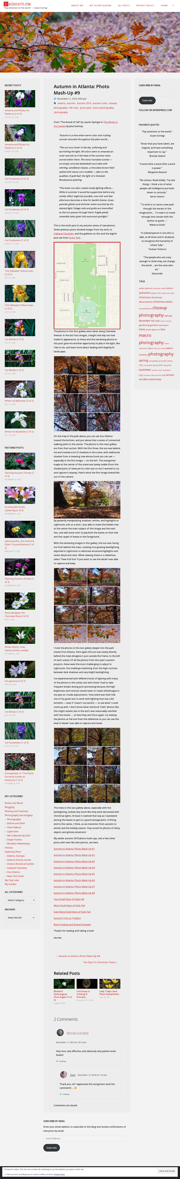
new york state (159, 348)
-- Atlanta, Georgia (14, 855)
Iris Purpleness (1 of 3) (17, 240)
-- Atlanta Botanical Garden (19, 863)
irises (142, 329)
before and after (168, 293)
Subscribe (52, 1147)
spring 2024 (147, 365)
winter (170, 375)
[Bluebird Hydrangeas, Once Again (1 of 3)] (64, 983)
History (9, 847)
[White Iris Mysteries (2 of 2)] (20, 389)
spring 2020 (153, 361)
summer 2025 (160, 375)
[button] (70, 365)
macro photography (103, 107)
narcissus (143, 348)
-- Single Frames (13, 839)
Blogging (9, 807)
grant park (85, 107)
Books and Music (14, 803)
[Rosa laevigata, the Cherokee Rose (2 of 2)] (20, 601)
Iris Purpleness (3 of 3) (17, 178)
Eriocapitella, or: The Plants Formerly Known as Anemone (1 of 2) (19, 777)
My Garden (10, 884)
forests (169, 321)
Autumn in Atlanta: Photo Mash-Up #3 (74, 861)
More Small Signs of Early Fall (69, 905)
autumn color (100, 103)
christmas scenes (162, 301)
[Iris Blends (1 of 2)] (20, 358)
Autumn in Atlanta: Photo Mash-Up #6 (74, 880)
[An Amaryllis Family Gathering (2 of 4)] (20, 495)
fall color (73, 107)
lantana (148, 330)
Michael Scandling (78, 1033)
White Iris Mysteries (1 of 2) (19, 431)
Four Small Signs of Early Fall (69, 899)
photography (61, 112)
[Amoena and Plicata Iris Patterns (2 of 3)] (20, 98)
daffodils (168, 315)
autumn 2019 (84, 103)
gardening (144, 325)
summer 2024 (149, 375)
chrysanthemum (145, 309)
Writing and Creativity (16, 811)
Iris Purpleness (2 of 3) (17, 209)
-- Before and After (15, 823)
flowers (163, 321)
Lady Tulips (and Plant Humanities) (109, 993)
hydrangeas (164, 325)
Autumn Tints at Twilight (67, 918)
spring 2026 (167, 365)
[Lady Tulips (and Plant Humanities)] (109, 983)
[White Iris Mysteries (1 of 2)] (20, 420)
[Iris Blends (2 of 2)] (20, 327)
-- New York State (14, 876)
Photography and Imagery (19, 815)
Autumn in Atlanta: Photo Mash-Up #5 (74, 874)
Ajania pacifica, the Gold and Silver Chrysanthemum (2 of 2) (19, 544)
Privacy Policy (59, 1174)
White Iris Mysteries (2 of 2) (19, 400)
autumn (71, 103)
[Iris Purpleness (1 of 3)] (20, 228)
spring (143, 360)
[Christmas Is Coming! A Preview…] (87, 983)
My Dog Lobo (12, 880)
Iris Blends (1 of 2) (14, 370)
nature (150, 348)
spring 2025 (157, 365)
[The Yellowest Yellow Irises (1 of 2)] (20, 293)
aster (163, 288)
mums (166, 343)
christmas (144, 297)
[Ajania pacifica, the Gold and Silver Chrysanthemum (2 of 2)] (20, 529)
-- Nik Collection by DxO (17, 835)
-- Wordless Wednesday (17, 843)
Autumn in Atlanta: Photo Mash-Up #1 (74, 848)
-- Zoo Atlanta (12, 872)
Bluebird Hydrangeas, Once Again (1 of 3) (63, 996)
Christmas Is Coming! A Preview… (83, 994)
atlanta (61, 103)
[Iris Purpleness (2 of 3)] (20, 197)
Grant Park (74, 237)
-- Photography (13, 819)
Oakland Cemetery (64, 233)
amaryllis (157, 288)
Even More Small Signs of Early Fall (72, 911)
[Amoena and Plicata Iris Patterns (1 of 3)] (20, 133)
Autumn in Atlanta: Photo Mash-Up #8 (74, 893)
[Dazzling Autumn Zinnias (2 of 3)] (20, 461)
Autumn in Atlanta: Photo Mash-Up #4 (74, 867)
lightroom (156, 329)
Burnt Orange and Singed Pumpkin (72, 924)
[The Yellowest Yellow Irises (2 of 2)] (20, 259)
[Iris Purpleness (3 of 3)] (20, 167)
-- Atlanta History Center (18, 859)
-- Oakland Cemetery (16, 867)
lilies (163, 329)
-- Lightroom (11, 831)
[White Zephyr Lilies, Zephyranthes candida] (20, 635)
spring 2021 (162, 361)
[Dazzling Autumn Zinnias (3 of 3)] (20, 567)
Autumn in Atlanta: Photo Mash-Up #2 (74, 855)
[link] (173, 5)
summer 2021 (156, 370)
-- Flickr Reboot (13, 827)
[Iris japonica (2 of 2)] (20, 669)
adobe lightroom (146, 288)
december (144, 320)
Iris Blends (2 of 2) (14, 339)
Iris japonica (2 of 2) (15, 681)
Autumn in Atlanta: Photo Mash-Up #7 (74, 886)
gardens (154, 325)
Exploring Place (13, 851)
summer (145, 370)
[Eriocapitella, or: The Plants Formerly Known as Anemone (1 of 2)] (20, 761)
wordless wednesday (150, 379)
